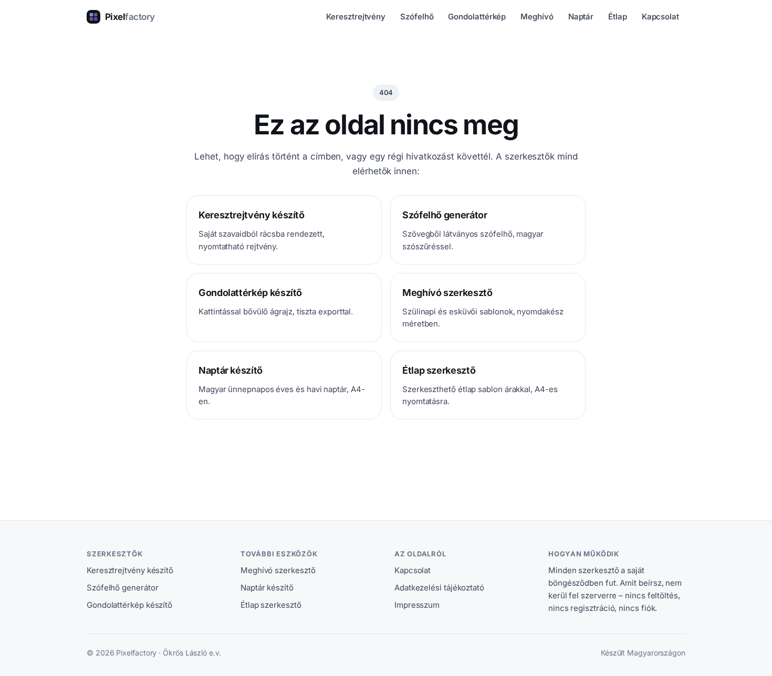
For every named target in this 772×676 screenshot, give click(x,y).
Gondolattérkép (477, 17)
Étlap (617, 17)
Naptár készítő (267, 588)
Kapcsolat (660, 17)
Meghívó (536, 17)
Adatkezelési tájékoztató (439, 588)
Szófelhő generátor (122, 588)
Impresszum (417, 605)
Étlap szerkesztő (271, 605)
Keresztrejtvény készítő (130, 570)
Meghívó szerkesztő (278, 570)
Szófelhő (416, 17)
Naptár (581, 17)
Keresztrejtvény (355, 17)
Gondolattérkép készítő (129, 605)
